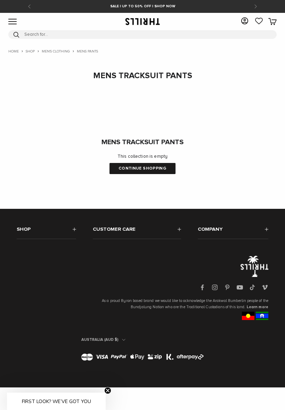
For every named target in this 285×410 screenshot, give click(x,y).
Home (13, 51)
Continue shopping (142, 168)
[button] (56, 401)
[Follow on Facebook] (202, 287)
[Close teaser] (107, 390)
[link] (259, 21)
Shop (30, 51)
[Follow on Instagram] (214, 287)
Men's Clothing (56, 51)
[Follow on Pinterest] (227, 287)
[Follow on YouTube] (239, 287)
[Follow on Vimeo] (264, 287)
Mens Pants (87, 51)
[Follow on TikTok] (252, 287)
